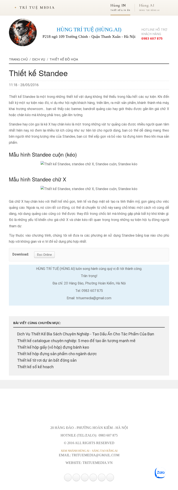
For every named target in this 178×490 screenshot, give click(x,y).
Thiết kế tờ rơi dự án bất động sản (46, 360)
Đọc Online (44, 254)
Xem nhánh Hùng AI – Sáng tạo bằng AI (89, 450)
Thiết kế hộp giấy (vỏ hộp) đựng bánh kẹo (52, 347)
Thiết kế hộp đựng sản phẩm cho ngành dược (56, 353)
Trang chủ (18, 59)
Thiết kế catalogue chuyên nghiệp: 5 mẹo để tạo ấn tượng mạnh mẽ (75, 340)
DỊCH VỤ (38, 59)
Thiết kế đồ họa (63, 59)
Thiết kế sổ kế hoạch (35, 367)
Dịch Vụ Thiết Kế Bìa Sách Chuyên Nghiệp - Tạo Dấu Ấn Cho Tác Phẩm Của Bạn (85, 334)
